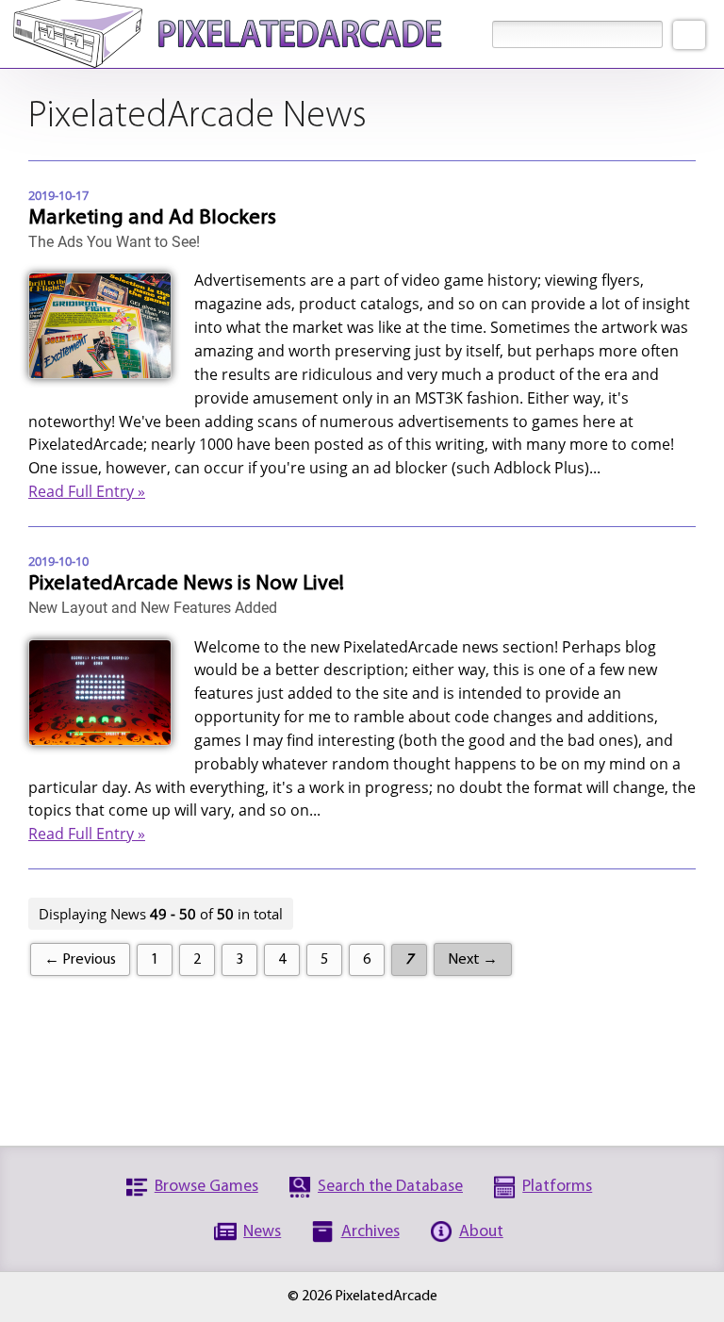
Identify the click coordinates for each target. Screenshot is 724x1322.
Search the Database (390, 1187)
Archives (370, 1232)
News (262, 1232)
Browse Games (206, 1187)
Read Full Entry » (86, 491)
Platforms (557, 1187)
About (481, 1232)
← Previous (80, 959)
